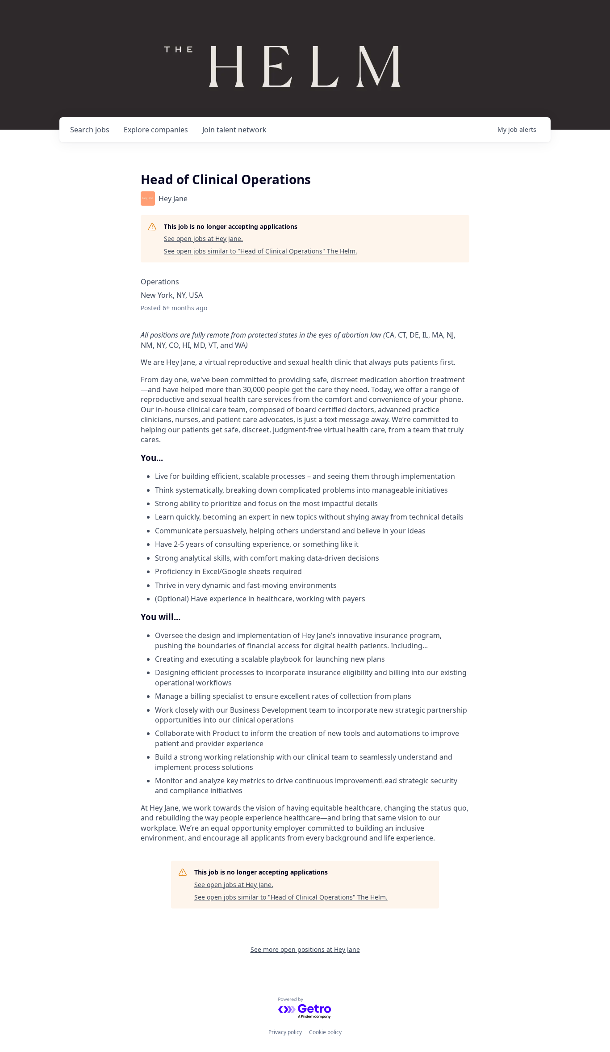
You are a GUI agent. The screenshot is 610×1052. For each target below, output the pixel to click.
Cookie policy (325, 1032)
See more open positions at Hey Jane (305, 949)
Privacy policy (285, 1032)
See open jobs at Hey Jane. (203, 238)
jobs (89, 130)
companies (156, 130)
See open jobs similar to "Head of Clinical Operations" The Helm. (260, 251)
